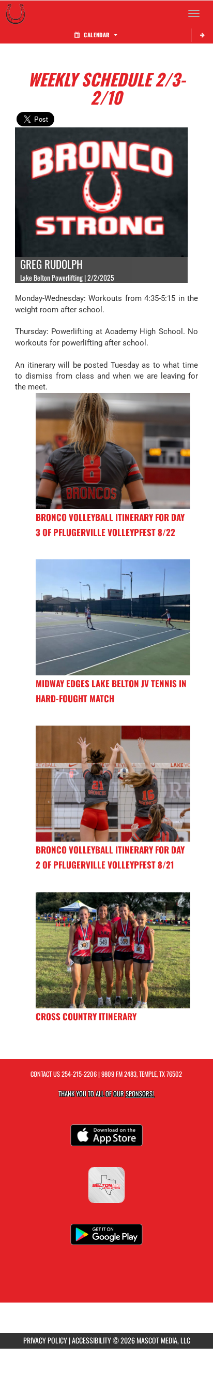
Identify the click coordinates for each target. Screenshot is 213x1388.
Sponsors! (140, 1093)
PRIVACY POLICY (45, 1340)
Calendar (97, 35)
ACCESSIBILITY (91, 1340)
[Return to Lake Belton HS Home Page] (15, 13)
